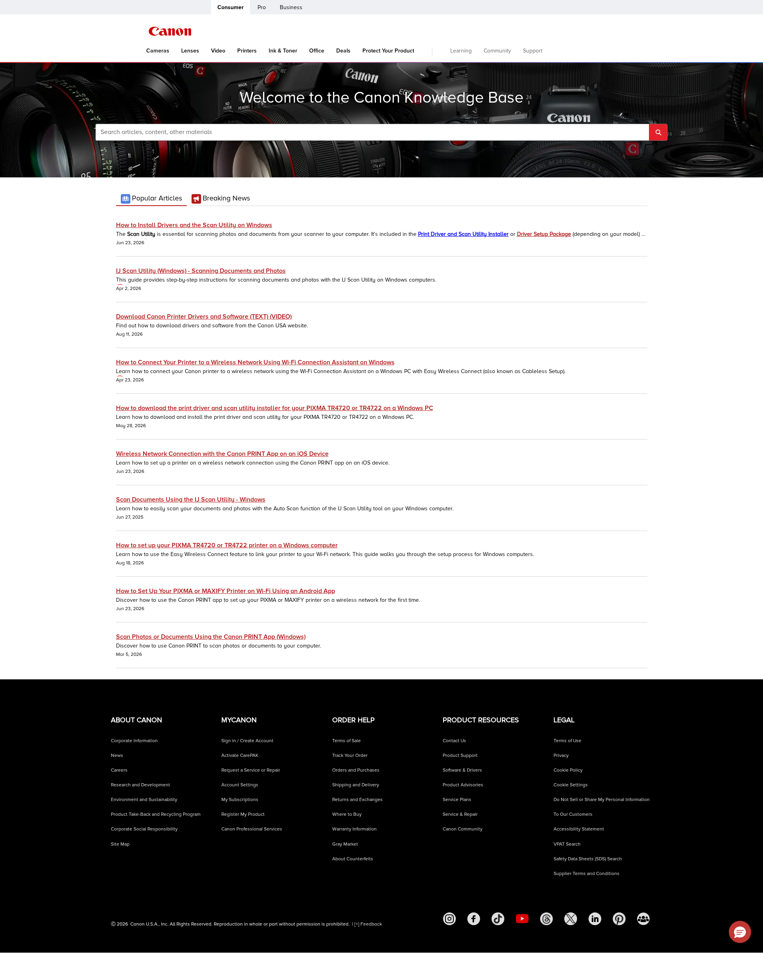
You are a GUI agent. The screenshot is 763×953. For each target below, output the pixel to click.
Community (497, 50)
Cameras (157, 51)
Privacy (561, 756)
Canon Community (462, 829)
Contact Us (454, 741)
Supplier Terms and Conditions (587, 874)
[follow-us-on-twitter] (570, 918)
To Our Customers (573, 814)
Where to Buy (347, 814)
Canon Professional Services (251, 829)
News (117, 756)
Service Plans (457, 800)
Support (532, 50)
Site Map (120, 844)
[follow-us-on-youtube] (522, 918)
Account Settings (239, 785)
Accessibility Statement (579, 829)
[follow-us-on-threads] (546, 918)
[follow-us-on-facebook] (473, 918)
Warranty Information (354, 829)
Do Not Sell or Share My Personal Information (602, 800)
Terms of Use (567, 741)
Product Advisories (463, 785)
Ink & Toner (283, 51)
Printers (247, 51)
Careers (119, 770)
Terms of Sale (346, 741)
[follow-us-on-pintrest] (619, 918)
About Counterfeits (352, 859)
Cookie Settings (571, 785)
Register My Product (243, 814)
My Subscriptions (239, 800)
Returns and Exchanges (357, 800)
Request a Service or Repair (250, 770)
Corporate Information (134, 741)
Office (316, 51)
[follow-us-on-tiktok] (498, 918)
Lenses (190, 51)
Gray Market (345, 844)
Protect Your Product (388, 51)
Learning (461, 50)
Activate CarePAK (239, 756)
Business (291, 7)
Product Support (460, 756)
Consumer (230, 7)
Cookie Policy (568, 770)
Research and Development (140, 785)
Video (218, 51)
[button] (740, 932)
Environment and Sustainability (144, 800)
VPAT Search (567, 844)
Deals (343, 51)
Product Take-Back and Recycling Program (156, 814)
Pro (262, 7)
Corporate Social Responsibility (144, 829)
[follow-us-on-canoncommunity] (643, 918)
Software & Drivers (462, 770)
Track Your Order (350, 756)
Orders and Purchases (356, 770)
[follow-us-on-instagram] (449, 918)
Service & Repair (460, 814)
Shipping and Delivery (355, 785)
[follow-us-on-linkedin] (595, 918)
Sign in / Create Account (247, 741)
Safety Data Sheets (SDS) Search (588, 859)
